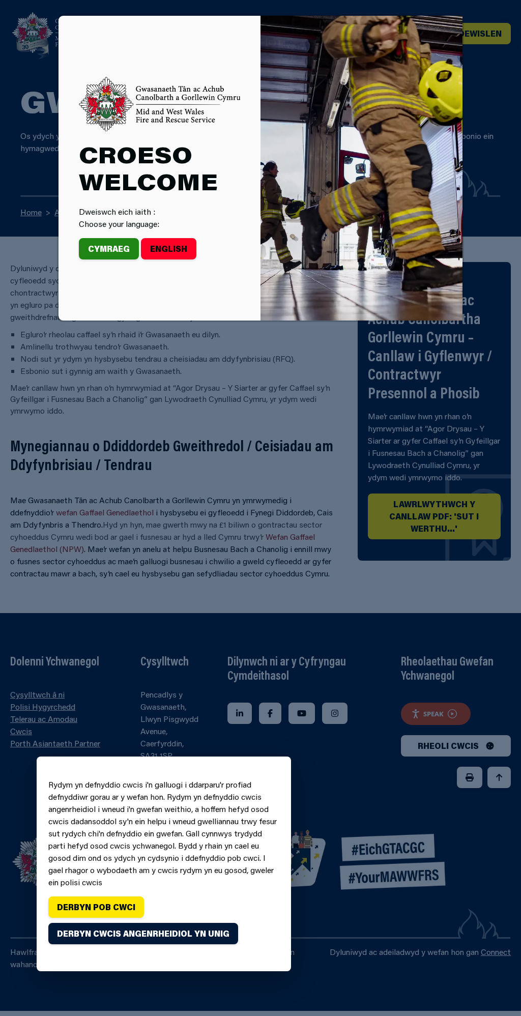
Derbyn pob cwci (96, 907)
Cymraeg (109, 248)
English (168, 248)
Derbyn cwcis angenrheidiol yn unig (143, 933)
